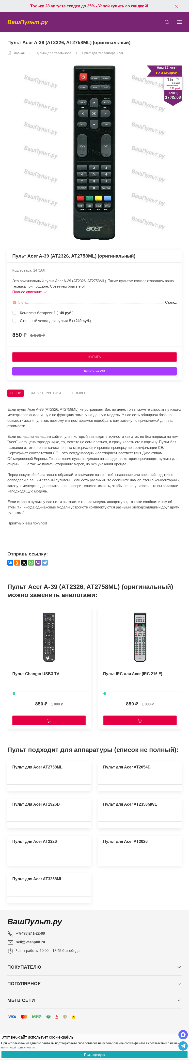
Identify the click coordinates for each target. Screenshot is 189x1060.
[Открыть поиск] (167, 22)
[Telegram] (45, 563)
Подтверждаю (94, 1055)
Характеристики (46, 393)
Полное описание (27, 292)
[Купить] (49, 720)
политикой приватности (18, 1047)
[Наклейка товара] (11, 611)
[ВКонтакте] (10, 563)
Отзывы (78, 393)
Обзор (15, 393)
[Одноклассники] (17, 563)
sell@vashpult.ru (30, 942)
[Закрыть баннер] (176, 6)
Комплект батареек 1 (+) (47, 313)
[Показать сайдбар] (179, 22)
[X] (24, 563)
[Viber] (38, 563)
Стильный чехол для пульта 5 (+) (55, 321)
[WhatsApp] (31, 563)
